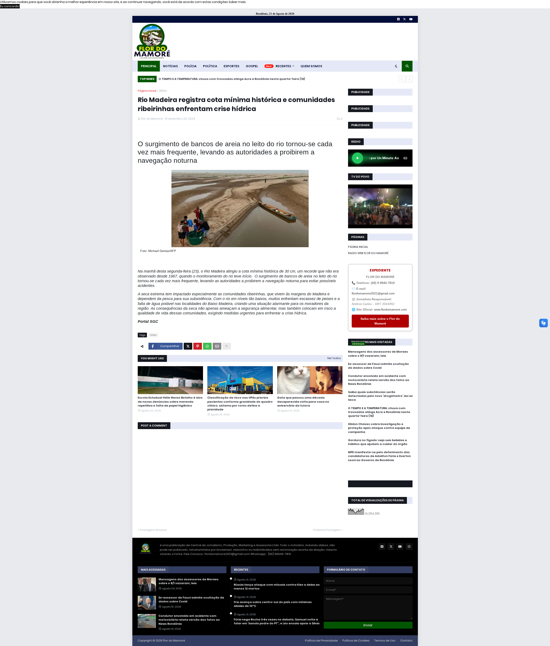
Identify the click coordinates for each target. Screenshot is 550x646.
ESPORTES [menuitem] (231, 66)
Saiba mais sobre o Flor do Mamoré (380, 321)
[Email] (217, 346)
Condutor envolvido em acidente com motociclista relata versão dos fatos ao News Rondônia (378, 380)
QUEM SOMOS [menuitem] (311, 66)
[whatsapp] (380, 468)
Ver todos (334, 358)
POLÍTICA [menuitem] (210, 66)
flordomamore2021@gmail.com (373, 293)
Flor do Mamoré (174, 640)
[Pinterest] (197, 346)
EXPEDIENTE (380, 270)
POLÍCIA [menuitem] (190, 66)
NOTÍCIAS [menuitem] (170, 66)
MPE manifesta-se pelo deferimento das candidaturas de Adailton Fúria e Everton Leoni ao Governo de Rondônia (379, 456)
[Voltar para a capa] (151, 41)
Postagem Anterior (153, 530)
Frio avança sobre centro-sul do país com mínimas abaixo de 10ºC (273, 604)
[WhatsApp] (207, 346)
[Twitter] (188, 346)
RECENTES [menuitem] (283, 66)
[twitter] (380, 472)
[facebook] (380, 470)
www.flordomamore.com (390, 309)
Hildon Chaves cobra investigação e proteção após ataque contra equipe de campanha (379, 428)
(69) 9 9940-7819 (383, 283)
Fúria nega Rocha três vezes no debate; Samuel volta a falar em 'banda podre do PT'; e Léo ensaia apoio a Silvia (276, 621)
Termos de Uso (385, 640)
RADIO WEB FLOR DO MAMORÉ (368, 253)
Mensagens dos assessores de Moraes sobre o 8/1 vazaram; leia (378, 354)
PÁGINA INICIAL (358, 247)
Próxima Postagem (327, 530)
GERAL (163, 91)
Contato (406, 640)
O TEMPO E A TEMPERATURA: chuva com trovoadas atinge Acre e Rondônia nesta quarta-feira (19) (231, 79)
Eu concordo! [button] (10, 6)
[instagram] (380, 474)
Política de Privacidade (321, 640)
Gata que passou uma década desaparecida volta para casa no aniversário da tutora (303, 401)
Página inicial (147, 91)
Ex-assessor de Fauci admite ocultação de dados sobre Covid (378, 366)
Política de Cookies (356, 640)
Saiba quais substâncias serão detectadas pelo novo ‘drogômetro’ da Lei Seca (380, 396)
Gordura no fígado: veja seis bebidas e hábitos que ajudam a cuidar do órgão (377, 442)
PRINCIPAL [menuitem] (149, 66)
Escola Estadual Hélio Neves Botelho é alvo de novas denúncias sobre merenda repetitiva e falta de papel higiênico (170, 401)
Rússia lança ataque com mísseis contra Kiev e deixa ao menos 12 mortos (277, 587)
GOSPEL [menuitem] (252, 66)
